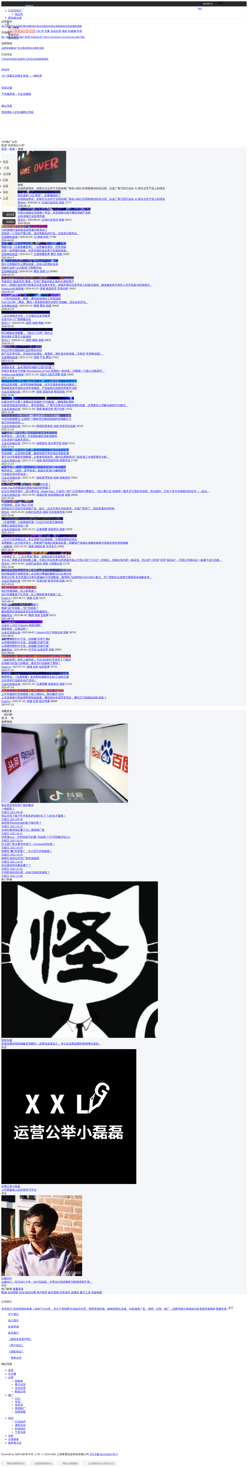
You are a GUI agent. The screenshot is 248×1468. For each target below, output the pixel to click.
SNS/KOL (71, 37)
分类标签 (13, 1439)
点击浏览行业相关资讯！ (16, 439)
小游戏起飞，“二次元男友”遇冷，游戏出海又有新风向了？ (36, 553)
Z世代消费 (54, 374)
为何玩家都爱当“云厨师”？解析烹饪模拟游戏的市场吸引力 (36, 415)
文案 (47, 31)
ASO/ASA (61, 37)
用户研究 (42, 1292)
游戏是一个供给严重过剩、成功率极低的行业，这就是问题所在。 (40, 233)
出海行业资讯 (50, 202)
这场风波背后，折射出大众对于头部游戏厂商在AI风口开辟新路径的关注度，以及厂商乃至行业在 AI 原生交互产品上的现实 (91, 199)
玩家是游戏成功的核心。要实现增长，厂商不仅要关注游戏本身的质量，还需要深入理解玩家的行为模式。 (64, 405)
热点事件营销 (37, 48)
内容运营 (53, 26)
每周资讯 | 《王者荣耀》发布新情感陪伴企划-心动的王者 (35, 673)
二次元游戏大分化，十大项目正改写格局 (25, 312)
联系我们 (13, 1332)
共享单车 (65, 1292)
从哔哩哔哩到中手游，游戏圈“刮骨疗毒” (25, 638)
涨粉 (64, 31)
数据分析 (48, 408)
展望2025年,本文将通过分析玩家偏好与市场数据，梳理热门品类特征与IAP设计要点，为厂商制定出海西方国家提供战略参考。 (76, 577)
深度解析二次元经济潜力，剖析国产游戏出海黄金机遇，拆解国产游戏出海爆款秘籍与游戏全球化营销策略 (64, 542)
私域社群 (25, 26)
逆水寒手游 (54, 443)
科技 (46, 236)
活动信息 (34, 59)
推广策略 (6, 37)
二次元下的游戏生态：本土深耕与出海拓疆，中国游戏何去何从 (39, 535)
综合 (10, 1418)
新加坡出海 (15, 17)
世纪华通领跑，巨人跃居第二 (18, 587)
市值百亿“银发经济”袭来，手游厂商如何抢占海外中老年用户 (37, 277)
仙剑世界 (44, 666)
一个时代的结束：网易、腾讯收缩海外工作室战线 (31, 295)
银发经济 (51, 288)
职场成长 (20, 1428)
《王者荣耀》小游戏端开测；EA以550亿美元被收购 (32, 518)
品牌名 (75, 1292)
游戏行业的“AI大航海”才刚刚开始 (21, 267)
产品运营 (15, 26)
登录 (200, 8)
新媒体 (19, 1381)
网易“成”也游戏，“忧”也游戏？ (19, 604)
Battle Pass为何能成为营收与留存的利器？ (26, 484)
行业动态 (6, 59)
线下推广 (81, 37)
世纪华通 (44, 701)
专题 (5, 186)
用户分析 (59, 408)
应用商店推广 (18, 37)
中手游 (32, 649)
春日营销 (53, 1292)
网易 (36, 305)
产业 (42, 357)
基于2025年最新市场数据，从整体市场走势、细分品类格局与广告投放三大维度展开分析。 (55, 456)
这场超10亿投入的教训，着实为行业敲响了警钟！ (31, 663)
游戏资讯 (41, 443)
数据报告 (44, 59)
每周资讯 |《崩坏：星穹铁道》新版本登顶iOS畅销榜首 (33, 467)
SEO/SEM (51, 37)
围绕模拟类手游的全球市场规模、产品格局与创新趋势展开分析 (39, 388)
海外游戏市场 (51, 460)
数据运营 (34, 26)
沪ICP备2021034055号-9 (104, 1454)
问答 (5, 180)
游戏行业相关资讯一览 (14, 525)
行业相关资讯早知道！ (14, 474)
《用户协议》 (16, 1345)
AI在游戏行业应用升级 (31, 216)
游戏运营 (41, 494)
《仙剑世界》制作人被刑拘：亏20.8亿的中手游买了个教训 (36, 656)
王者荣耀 (41, 529)
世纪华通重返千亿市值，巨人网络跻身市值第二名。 (32, 594)
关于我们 (13, 1314)
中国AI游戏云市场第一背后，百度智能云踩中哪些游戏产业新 (54, 209)
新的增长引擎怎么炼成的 (16, 336)
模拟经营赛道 (44, 426)
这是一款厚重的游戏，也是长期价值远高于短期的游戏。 (35, 250)
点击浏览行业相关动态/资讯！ (19, 680)
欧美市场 (53, 580)
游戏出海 (39, 546)
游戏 (61, 202)
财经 (29, 322)
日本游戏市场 (57, 512)
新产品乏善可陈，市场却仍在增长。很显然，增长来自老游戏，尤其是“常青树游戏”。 (52, 353)
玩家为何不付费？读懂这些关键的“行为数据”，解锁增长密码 (37, 398)
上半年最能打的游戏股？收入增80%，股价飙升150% (32, 690)
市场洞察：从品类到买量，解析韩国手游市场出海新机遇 (35, 449)
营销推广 (20, 1408)
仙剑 (35, 666)
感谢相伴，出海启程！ (14, 628)
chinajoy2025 (43, 632)
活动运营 (55, 31)
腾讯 (53, 254)
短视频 (72, 31)
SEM (21, 1292)
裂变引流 (29, 37)
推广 (10, 1395)
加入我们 (13, 1320)
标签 (12, 148)
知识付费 (30, 1292)
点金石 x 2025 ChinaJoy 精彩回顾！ (22, 621)
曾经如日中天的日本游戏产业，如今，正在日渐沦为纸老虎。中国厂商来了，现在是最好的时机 (58, 508)
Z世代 (43, 374)
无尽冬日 (51, 546)
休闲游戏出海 (56, 494)
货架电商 (96, 1292)
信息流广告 (40, 37)
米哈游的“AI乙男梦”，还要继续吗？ (39, 191)
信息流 (19, 1404)
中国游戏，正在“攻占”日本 (17, 501)
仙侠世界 (42, 649)
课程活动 (20, 1425)
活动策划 (44, 26)
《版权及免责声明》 (20, 1339)
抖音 (79, 31)
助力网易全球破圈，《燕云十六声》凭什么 (27, 329)
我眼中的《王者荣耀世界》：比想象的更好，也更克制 (33, 243)
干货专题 (20, 1432)
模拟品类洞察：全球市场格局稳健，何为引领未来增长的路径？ (39, 381)
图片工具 (85, 1292)
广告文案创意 (23, 48)
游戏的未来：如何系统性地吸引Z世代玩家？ (27, 363)
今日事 (7, 173)
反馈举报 (13, 1326)
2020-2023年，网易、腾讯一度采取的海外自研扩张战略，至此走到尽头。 (45, 302)
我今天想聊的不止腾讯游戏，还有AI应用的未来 (29, 260)
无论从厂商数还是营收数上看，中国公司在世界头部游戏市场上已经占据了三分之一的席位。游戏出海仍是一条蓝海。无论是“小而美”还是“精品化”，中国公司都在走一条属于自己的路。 (111, 560)
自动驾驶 (12, 1292)
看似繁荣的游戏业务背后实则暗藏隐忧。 (25, 611)
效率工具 (25, 59)
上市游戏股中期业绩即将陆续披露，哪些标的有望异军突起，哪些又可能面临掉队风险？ (54, 697)
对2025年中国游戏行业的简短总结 (21, 346)
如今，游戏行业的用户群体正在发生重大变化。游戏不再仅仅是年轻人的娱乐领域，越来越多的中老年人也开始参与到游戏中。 (77, 285)
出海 (35, 598)
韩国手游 (64, 460)
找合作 (19, 14)
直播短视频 (76, 26)
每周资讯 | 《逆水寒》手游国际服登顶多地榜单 (29, 432)
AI (35, 236)
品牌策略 (20, 1411)
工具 (5, 198)
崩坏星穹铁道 (44, 477)
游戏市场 (48, 391)
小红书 (40, 31)
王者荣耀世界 (42, 254)
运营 (32, 31)
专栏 (10, 1435)
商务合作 (16, 1357)
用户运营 (6, 26)
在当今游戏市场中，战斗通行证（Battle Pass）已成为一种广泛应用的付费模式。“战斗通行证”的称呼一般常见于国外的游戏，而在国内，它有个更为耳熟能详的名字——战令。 (105, 491)
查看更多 (18, 1288)
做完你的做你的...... (12, 422)
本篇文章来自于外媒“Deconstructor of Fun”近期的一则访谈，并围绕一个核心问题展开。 (53, 370)
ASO (17, 1398)
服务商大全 (15, 1442)
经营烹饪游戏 (67, 426)
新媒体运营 (21, 31)
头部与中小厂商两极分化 (16, 319)
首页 (4, 148)
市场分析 (62, 288)
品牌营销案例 (8, 48)
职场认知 (15, 59)
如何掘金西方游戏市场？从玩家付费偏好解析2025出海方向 (36, 570)
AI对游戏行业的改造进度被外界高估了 (24, 226)
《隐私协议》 (16, 1351)
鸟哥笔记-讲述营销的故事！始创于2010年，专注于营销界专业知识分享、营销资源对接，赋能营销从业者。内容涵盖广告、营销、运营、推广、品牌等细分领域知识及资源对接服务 (114, 1308)
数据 (4, 1292)
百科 (5, 192)
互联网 (44, 615)
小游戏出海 (55, 563)
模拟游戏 (59, 391)
